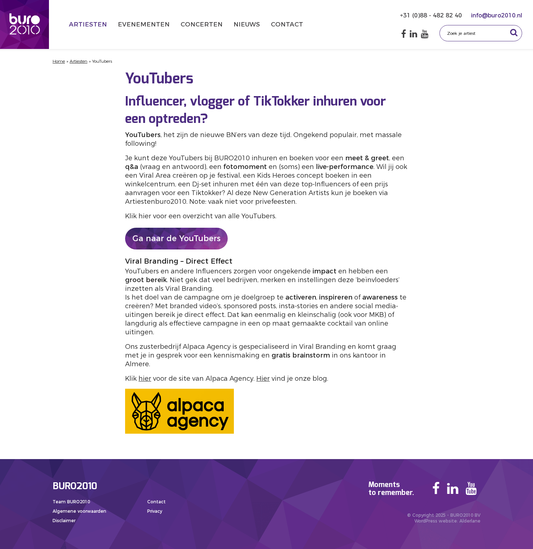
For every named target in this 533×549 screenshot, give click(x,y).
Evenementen (144, 24)
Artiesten (88, 24)
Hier (263, 379)
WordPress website (435, 521)
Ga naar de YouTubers (176, 238)
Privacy (154, 511)
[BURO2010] (24, 24)
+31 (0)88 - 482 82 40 (432, 15)
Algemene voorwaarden (79, 511)
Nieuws (247, 24)
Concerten (202, 24)
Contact (287, 24)
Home (59, 61)
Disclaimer (64, 520)
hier (145, 379)
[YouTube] (425, 33)
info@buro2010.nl (496, 15)
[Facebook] (403, 33)
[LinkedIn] (413, 33)
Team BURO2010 (71, 501)
